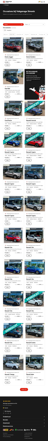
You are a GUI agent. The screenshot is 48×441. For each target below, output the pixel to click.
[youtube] (5, 413)
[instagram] (8, 413)
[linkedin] (10, 413)
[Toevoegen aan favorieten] (22, 39)
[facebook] (3, 413)
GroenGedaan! (20, 429)
